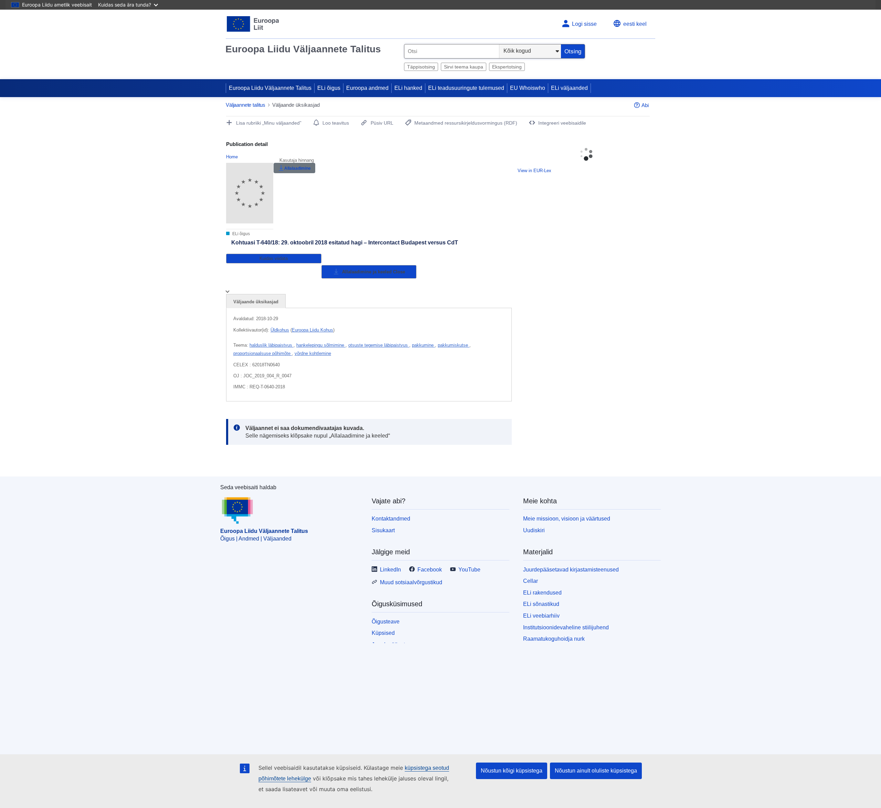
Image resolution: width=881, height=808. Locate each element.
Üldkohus (279, 330)
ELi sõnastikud (541, 604)
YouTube (469, 570)
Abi (645, 105)
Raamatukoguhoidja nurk (554, 639)
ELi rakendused (542, 593)
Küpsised (383, 633)
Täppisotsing (421, 67)
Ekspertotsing (507, 67)
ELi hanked (408, 88)
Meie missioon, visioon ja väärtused (566, 519)
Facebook (429, 570)
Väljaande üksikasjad (255, 301)
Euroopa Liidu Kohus (312, 330)
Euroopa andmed (367, 88)
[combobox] (451, 51)
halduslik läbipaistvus (272, 345)
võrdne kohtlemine (313, 353)
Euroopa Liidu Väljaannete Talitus (303, 49)
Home (232, 156)
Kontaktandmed (391, 519)
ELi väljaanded (569, 88)
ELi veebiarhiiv (541, 616)
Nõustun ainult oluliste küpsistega (596, 771)
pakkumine (423, 345)
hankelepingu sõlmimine (321, 345)
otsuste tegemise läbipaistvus (378, 345)
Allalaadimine (297, 168)
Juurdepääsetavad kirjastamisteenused (571, 570)
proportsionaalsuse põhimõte (262, 353)
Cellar (530, 581)
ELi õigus (328, 88)
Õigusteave (386, 622)
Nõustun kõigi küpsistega (511, 771)
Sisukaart (383, 530)
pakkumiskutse (453, 345)
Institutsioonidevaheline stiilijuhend (566, 627)
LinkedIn (390, 570)
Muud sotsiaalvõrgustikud (411, 582)
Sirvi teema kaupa (463, 67)
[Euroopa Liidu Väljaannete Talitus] (253, 24)
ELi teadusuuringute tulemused (466, 88)
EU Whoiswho (527, 88)
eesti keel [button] (635, 24)
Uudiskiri (534, 530)
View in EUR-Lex (534, 170)
